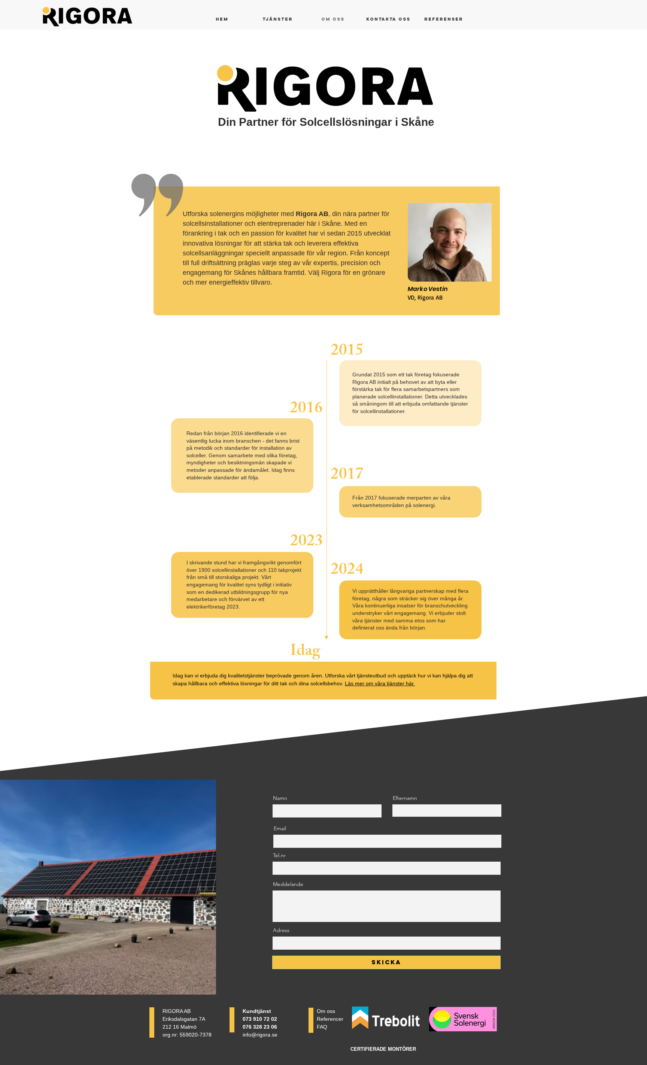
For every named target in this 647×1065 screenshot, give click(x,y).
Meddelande (288, 884)
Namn (280, 798)
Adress (281, 930)
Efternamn (405, 798)
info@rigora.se (260, 1035)
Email (280, 828)
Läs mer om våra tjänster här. (380, 683)
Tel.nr (279, 855)
